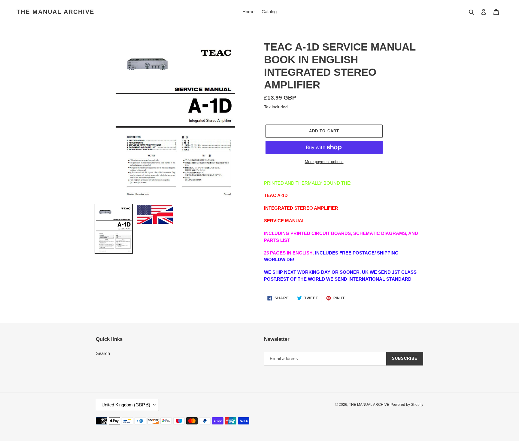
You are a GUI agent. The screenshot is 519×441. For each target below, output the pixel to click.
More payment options (324, 161)
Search (103, 353)
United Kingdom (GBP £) (126, 404)
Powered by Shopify (406, 404)
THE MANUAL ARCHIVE (55, 11)
